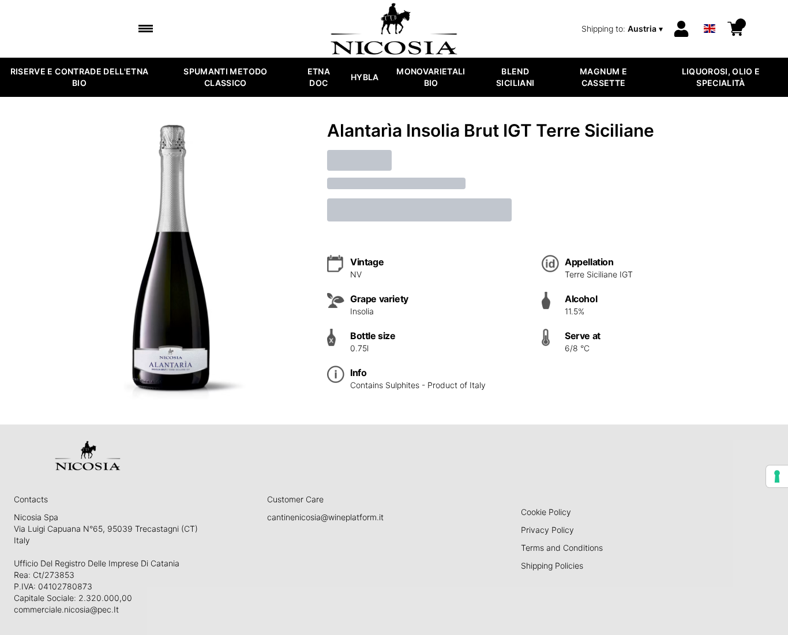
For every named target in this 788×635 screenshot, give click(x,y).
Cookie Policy (546, 512)
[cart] (735, 29)
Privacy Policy (547, 530)
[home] (394, 29)
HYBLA (365, 77)
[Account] (681, 29)
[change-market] (623, 29)
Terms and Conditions (562, 548)
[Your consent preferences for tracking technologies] (777, 476)
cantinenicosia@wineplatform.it (325, 517)
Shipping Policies (552, 565)
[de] (709, 13)
